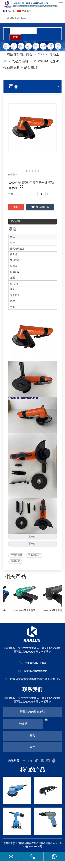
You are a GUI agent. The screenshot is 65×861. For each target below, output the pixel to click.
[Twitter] (37, 760)
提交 (32, 735)
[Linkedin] (31, 760)
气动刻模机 (16, 555)
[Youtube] (43, 760)
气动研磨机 (34, 555)
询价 (16, 207)
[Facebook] (25, 760)
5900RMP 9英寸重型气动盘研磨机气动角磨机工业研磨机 (47, 610)
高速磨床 (15, 561)
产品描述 (15, 221)
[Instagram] (49, 760)
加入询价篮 (42, 207)
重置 (32, 747)
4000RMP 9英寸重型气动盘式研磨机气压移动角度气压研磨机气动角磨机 (18, 610)
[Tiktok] (54, 760)
